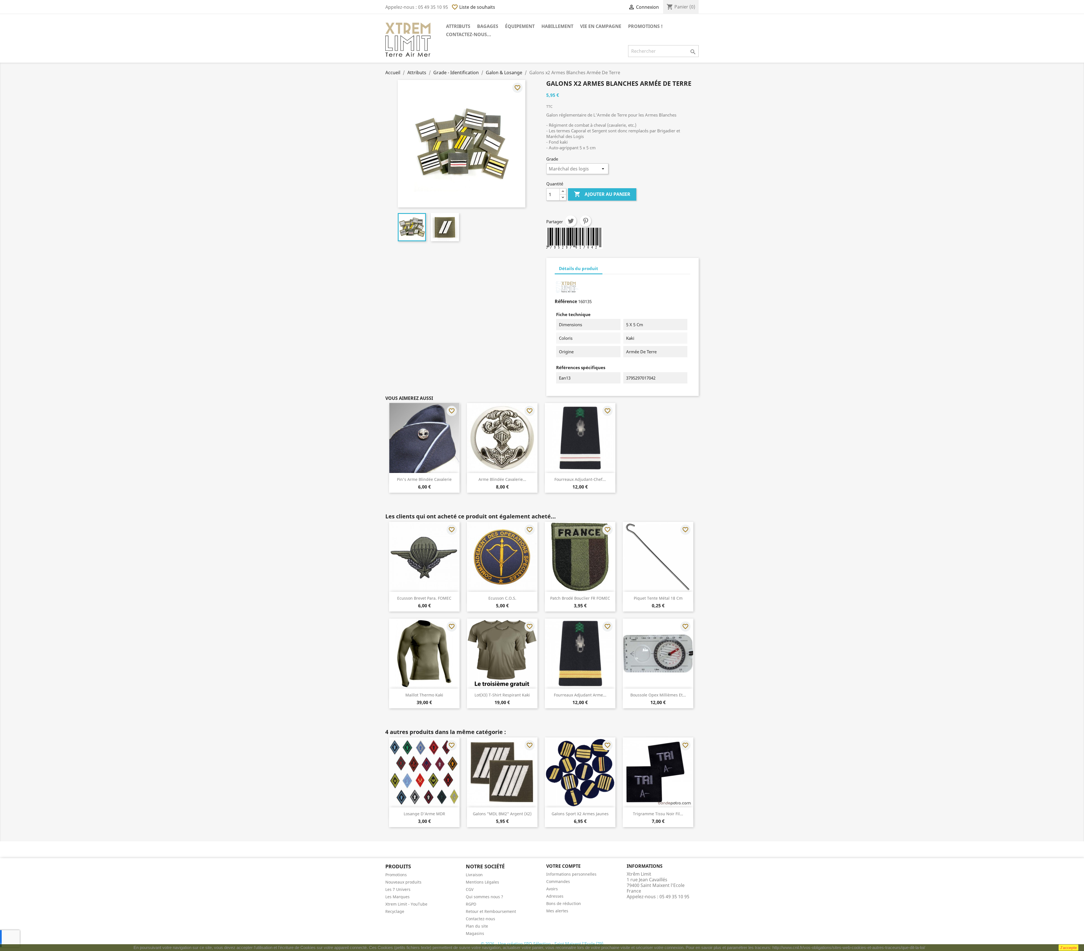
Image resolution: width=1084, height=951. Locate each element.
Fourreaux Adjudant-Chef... (580, 479)
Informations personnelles (571, 874)
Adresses (554, 896)
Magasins (475, 933)
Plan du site (477, 926)
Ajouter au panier (602, 194)
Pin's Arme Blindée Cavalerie (424, 479)
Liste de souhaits (473, 7)
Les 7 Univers (397, 889)
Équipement (520, 26)
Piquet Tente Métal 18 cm (658, 598)
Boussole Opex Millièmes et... (658, 695)
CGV (469, 889)
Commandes (558, 881)
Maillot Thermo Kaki (424, 695)
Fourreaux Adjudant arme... (580, 695)
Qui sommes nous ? (484, 896)
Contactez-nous (480, 918)
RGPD (471, 904)
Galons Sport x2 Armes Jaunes (580, 813)
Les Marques (397, 896)
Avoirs (552, 888)
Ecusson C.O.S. (502, 598)
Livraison (474, 874)
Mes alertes (557, 910)
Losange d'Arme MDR (424, 813)
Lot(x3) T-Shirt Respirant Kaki (502, 695)
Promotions (396, 874)
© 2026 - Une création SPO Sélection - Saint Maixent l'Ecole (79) (542, 943)
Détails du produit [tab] (578, 268)
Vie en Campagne (600, 26)
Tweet (570, 221)
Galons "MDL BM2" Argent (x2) (502, 813)
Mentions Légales (482, 882)
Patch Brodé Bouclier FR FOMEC (580, 598)
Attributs (458, 26)
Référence (566, 301)
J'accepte (1068, 947)
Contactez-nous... (468, 34)
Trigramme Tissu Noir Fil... (658, 813)
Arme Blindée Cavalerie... (502, 479)
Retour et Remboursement (491, 911)
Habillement (557, 26)
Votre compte (563, 866)
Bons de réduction (563, 903)
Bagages (487, 26)
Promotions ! (645, 26)
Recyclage (394, 911)
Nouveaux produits (403, 882)
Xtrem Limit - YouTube (406, 904)
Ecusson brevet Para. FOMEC (424, 598)
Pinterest (585, 221)
